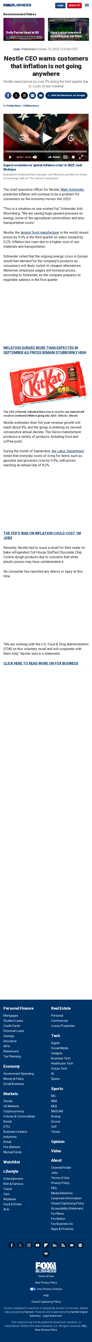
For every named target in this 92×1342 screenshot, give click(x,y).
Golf (54, 1126)
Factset (29, 1312)
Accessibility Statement (67, 1208)
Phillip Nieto (14, 105)
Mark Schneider (72, 190)
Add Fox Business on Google (68, 95)
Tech (55, 1035)
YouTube (37, 1245)
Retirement (11, 1051)
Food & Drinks (12, 1204)
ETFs (6, 1126)
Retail (7, 1142)
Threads (24, 95)
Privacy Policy (60, 1183)
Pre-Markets (11, 1147)
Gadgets (56, 1053)
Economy (11, 1066)
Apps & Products (62, 1229)
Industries (10, 1136)
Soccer (56, 1121)
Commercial (59, 1020)
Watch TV (74, 5)
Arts (6, 1209)
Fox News (57, 1213)
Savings (8, 1036)
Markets (10, 1094)
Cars (6, 1194)
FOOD (16, 49)
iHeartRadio (46, 1253)
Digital (55, 1043)
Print (32, 95)
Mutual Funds (12, 1152)
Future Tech (59, 1068)
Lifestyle (10, 1171)
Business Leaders (15, 1131)
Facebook (8, 95)
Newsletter (71, 1245)
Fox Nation (58, 1218)
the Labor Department (68, 451)
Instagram (28, 1245)
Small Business (13, 1084)
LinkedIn (54, 1245)
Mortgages (10, 1015)
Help (46, 1295)
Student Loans (13, 1020)
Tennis (55, 1131)
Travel (7, 1189)
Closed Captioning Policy (67, 1203)
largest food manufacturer (40, 233)
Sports (57, 1088)
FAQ (54, 1188)
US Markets (11, 1106)
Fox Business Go (62, 1223)
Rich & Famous (13, 1183)
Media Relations (62, 1193)
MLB (54, 1106)
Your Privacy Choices (49, 1289)
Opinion (58, 1141)
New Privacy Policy (46, 1282)
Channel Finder (61, 1167)
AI (52, 1073)
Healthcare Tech (62, 1063)
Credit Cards (11, 1025)
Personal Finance (18, 1008)
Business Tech (61, 1058)
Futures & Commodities (19, 1116)
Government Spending (18, 1073)
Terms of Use (60, 1178)
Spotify (80, 1245)
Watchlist (11, 1162)
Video (56, 1151)
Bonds (7, 1121)
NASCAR (57, 1111)
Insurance (10, 1041)
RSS (63, 1245)
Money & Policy (13, 1078)
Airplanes (9, 1199)
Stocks (8, 1101)
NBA (54, 1101)
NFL (53, 1096)
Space (55, 1078)
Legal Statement (52, 1315)
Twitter (16, 95)
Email (40, 95)
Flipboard (46, 1245)
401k (6, 1046)
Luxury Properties (63, 1025)
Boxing (55, 1116)
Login (60, 5)
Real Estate (61, 1008)
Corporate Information (66, 1198)
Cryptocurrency (13, 1111)
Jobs (54, 1172)
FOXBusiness (31, 105)
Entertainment (13, 1178)
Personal (57, 1015)
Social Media (59, 1048)
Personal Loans (13, 1031)
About (56, 1160)
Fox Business (17, 5)
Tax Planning (12, 1056)
